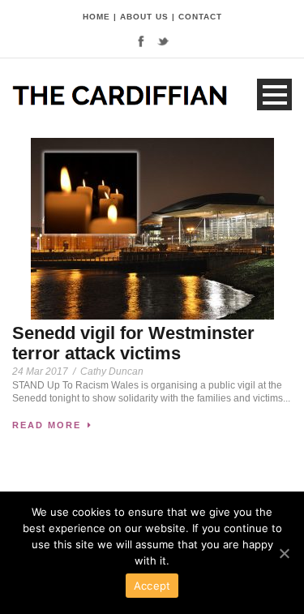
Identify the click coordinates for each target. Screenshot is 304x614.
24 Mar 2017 (40, 371)
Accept (152, 585)
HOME (96, 16)
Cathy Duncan (111, 371)
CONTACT (200, 16)
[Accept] (284, 553)
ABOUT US (144, 16)
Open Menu (274, 94)
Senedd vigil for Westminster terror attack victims (133, 343)
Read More (46, 425)
